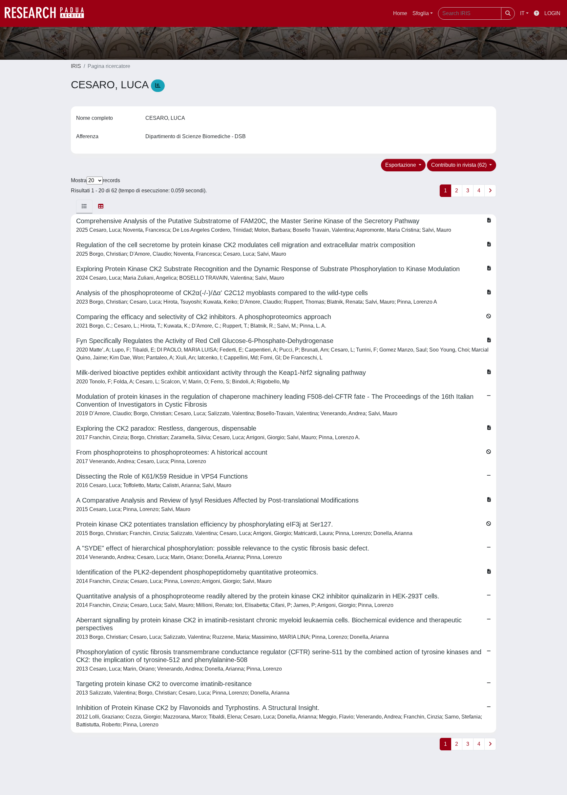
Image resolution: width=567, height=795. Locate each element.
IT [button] (522, 13)
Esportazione (401, 165)
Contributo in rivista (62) (459, 165)
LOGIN (552, 13)
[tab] (84, 206)
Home (400, 13)
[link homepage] (47, 13)
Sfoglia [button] (420, 13)
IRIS (76, 66)
